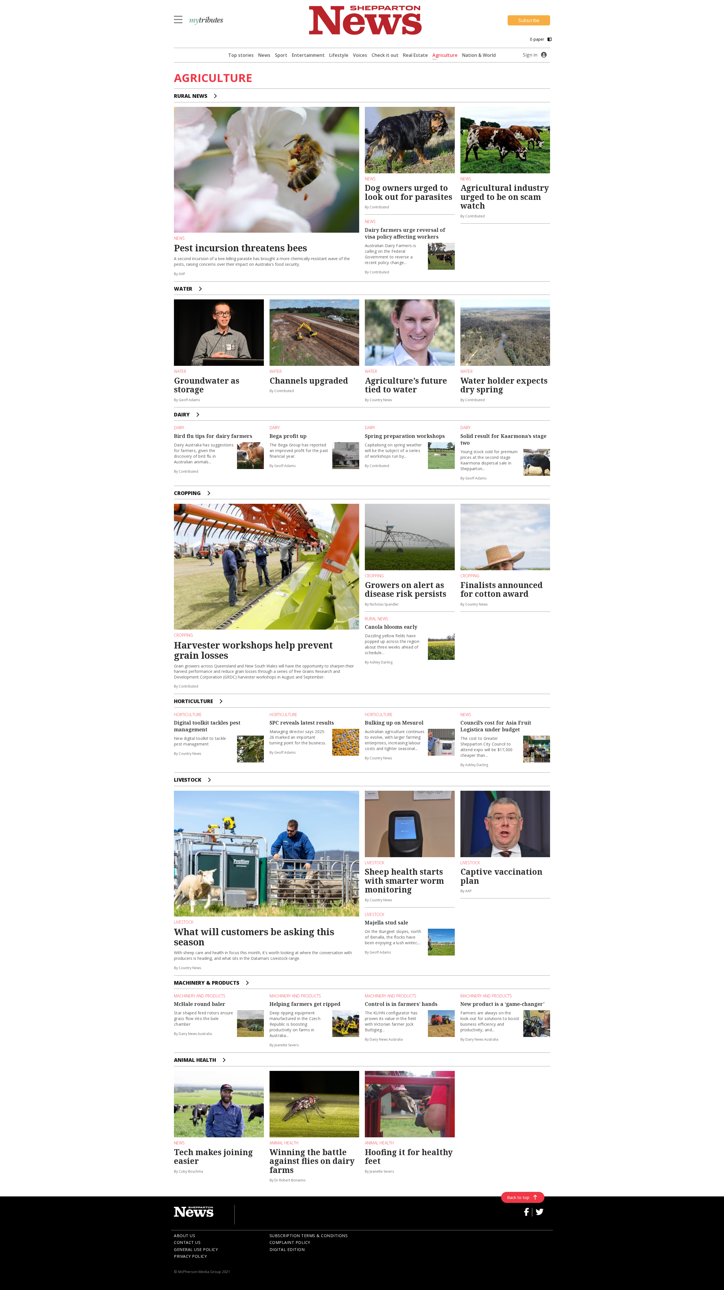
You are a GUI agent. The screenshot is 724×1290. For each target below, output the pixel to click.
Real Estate (415, 55)
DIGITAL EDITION (287, 1249)
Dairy (182, 414)
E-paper (537, 39)
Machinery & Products (206, 982)
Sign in (530, 55)
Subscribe (528, 20)
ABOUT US (184, 1235)
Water (183, 288)
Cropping (187, 493)
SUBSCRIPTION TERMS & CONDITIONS (309, 1235)
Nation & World (479, 55)
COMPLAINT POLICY (290, 1242)
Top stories (241, 55)
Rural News (190, 95)
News (264, 55)
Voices (360, 55)
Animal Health (195, 1059)
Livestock (187, 779)
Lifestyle (338, 55)
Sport (281, 55)
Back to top (518, 1197)
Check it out (385, 55)
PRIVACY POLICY (190, 1256)
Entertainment (308, 55)
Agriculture (445, 55)
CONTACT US (187, 1242)
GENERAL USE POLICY (196, 1249)
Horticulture (193, 701)
